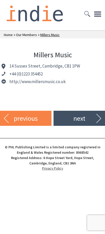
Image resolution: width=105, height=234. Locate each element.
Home (8, 34)
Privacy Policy (52, 168)
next (79, 118)
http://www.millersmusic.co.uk (37, 81)
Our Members (26, 34)
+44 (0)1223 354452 (26, 74)
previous (26, 118)
